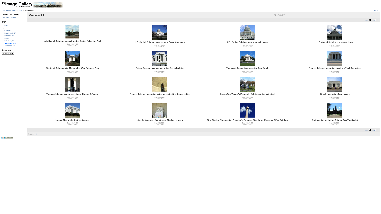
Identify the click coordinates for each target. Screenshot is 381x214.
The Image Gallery (9, 10)
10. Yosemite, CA (9, 46)
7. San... (6, 38)
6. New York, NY (8, 35)
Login (376, 10)
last (373, 20)
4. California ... (8, 30)
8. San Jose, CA (8, 40)
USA (20, 10)
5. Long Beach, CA (9, 33)
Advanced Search (9, 17)
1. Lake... (6, 25)
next (366, 20)
